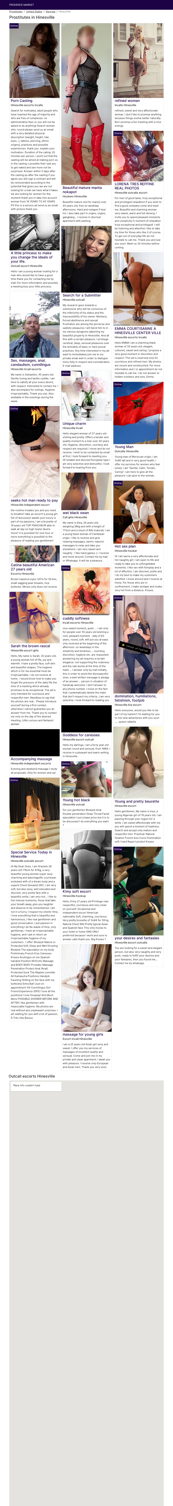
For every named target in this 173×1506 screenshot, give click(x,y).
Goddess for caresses (81, 735)
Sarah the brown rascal (30, 646)
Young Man (124, 447)
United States (34, 11)
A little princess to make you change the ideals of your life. (32, 257)
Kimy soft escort (77, 891)
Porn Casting (21, 100)
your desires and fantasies (137, 938)
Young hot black (76, 800)
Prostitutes (15, 11)
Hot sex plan (125, 546)
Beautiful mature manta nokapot (82, 190)
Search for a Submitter (82, 295)
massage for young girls (83, 1034)
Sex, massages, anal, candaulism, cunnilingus (31, 362)
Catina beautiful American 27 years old (32, 567)
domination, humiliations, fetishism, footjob (136, 698)
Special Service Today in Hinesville (31, 854)
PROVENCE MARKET (21, 4)
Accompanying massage (31, 759)
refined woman (127, 100)
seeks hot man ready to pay (34, 500)
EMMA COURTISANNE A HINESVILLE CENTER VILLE (138, 330)
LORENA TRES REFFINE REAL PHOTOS (134, 186)
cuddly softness (76, 618)
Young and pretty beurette (137, 801)
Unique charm (74, 423)
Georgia (50, 11)
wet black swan (76, 513)
